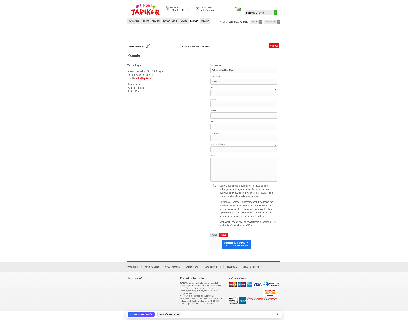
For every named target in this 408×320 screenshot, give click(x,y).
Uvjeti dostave (192, 266)
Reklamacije (231, 266)
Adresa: (213, 110)
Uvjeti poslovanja (172, 266)
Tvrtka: (213, 121)
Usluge (146, 21)
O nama (184, 21)
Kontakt (194, 21)
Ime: (212, 87)
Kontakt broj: (215, 132)
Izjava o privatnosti (212, 266)
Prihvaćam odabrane (169, 314)
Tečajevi (156, 21)
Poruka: (213, 155)
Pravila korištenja (151, 266)
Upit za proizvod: (216, 65)
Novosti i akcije (170, 21)
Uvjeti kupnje (132, 266)
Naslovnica (134, 21)
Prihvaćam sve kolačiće (141, 314)
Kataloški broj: (216, 76)
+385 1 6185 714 (179, 10)
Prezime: (213, 98)
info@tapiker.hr (209, 10)
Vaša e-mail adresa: (218, 144)
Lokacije (205, 21)
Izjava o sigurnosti (251, 266)
